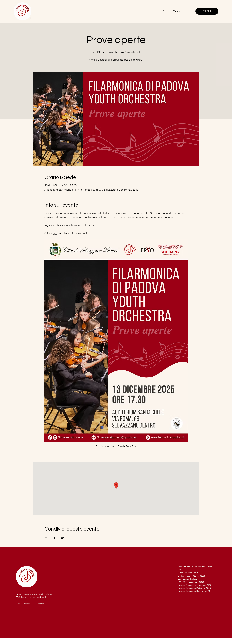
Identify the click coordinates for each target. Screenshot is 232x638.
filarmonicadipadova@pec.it (33, 597)
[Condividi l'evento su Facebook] (46, 538)
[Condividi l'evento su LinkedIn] (62, 538)
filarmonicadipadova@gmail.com (37, 594)
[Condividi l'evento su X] (54, 538)
